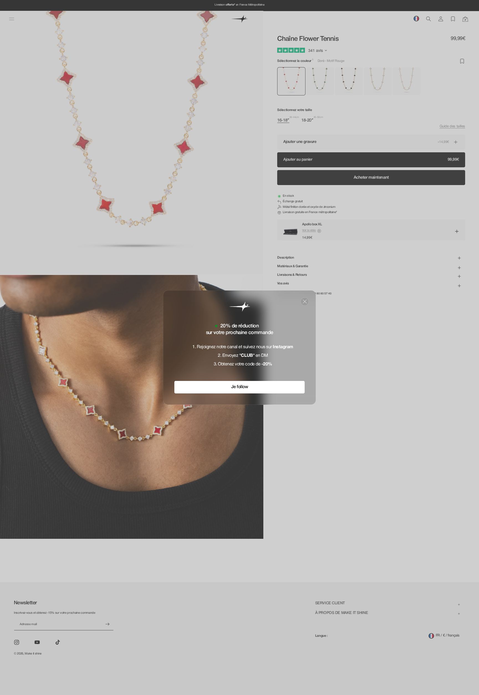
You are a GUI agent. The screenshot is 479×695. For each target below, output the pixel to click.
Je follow (239, 387)
